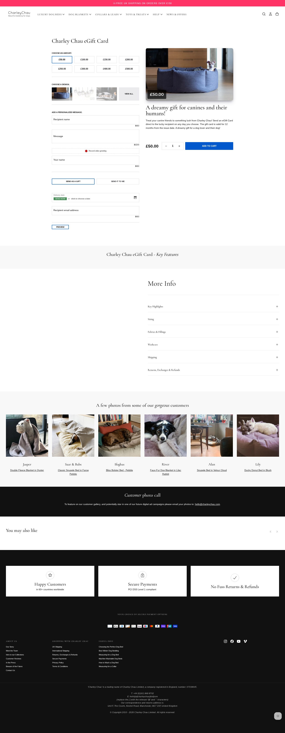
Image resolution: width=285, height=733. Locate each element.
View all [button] (129, 94)
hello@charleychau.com (207, 504)
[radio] (62, 59)
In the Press (11, 663)
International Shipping (60, 651)
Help (156, 14)
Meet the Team (12, 651)
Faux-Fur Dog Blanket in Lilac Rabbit (165, 472)
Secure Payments (59, 659)
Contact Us (10, 670)
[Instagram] (225, 641)
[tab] (73, 181)
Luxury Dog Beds (50, 14)
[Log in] (270, 14)
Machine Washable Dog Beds (110, 659)
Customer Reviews (13, 659)
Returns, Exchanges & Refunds (65, 655)
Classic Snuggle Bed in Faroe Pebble (73, 472)
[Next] (271, 257)
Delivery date (59, 195)
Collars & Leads (107, 14)
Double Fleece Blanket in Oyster (27, 470)
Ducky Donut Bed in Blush (257, 470)
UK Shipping (57, 647)
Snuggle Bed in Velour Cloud (212, 470)
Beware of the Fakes (14, 666)
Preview (60, 227)
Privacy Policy (58, 663)
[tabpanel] (95, 205)
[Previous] (270, 532)
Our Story (10, 647)
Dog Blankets (78, 14)
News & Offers (177, 14)
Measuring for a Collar (107, 666)
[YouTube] (239, 641)
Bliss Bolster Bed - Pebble (119, 470)
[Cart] (277, 14)
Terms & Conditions (60, 666)
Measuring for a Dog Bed (109, 655)
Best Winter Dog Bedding (109, 651)
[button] (264, 14)
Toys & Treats (136, 14)
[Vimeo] (245, 641)
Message (58, 136)
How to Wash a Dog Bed (108, 663)
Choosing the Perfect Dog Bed (111, 647)
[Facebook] (232, 641)
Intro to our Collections (15, 655)
